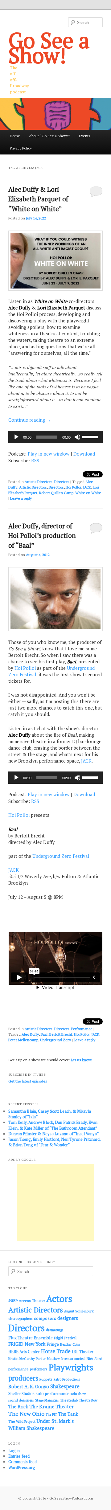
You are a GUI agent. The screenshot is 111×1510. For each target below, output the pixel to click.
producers (23, 1377)
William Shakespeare (31, 1428)
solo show (78, 1393)
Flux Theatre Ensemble (30, 1337)
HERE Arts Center (24, 1351)
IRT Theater (82, 1351)
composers (45, 1318)
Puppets (45, 1379)
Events (84, 135)
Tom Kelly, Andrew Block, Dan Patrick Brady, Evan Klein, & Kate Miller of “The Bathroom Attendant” (52, 1125)
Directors (61, 481)
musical (79, 1359)
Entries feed (19, 1456)
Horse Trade (56, 1351)
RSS (35, 460)
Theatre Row (88, 1400)
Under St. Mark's (55, 1421)
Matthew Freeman (60, 1359)
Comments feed (22, 1461)
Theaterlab (69, 1400)
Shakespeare (65, 1386)
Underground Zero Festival (60, 856)
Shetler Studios (21, 1393)
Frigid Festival (65, 1338)
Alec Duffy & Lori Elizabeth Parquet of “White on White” (38, 199)
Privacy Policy (21, 148)
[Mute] (77, 437)
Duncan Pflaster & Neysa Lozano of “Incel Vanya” (53, 1133)
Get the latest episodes (27, 1081)
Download (84, 454)
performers (38, 1369)
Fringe (53, 1344)
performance (18, 1369)
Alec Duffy (30, 1034)
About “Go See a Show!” (49, 135)
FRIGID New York (26, 1344)
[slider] (91, 436)
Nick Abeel (94, 1359)
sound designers (21, 1400)
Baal (44, 1034)
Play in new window (48, 454)
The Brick (18, 1407)
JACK (87, 487)
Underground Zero (55, 1039)
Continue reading (29, 420)
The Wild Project (21, 1421)
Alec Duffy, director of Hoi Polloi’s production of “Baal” (42, 536)
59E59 (13, 1301)
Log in (14, 1450)
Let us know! (81, 1060)
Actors (59, 1298)
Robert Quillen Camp (56, 492)
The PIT (51, 1414)
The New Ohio (26, 1413)
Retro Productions (67, 1379)
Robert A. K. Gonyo (28, 1386)
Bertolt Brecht (60, 1034)
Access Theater (32, 1300)
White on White (88, 492)
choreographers (20, 1318)
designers (67, 1318)
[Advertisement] (55, 1202)
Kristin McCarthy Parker (27, 1358)
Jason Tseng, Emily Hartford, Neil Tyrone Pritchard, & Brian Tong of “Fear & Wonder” (54, 1142)
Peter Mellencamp (23, 1039)
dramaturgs (55, 1330)
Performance (81, 1028)
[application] (55, 437)
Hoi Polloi (73, 487)
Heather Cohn (70, 1344)
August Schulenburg (78, 1311)
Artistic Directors (38, 481)
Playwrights (71, 1367)
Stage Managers (47, 1400)
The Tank (68, 1414)
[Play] (16, 437)
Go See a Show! (49, 47)
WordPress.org (21, 1467)
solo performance (52, 1393)
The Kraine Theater (51, 1406)
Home (15, 135)
